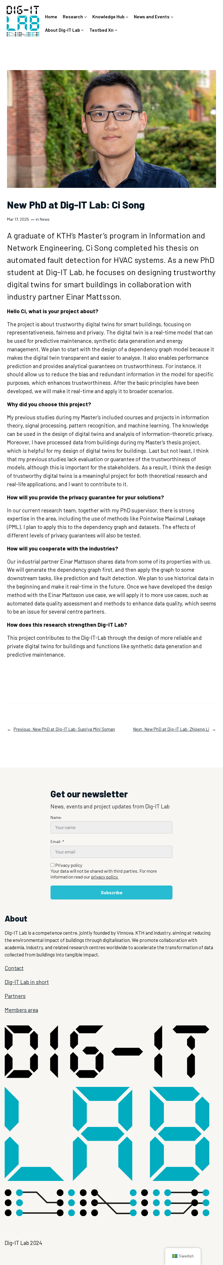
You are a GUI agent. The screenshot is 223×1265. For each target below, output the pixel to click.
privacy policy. (104, 876)
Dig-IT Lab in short (27, 982)
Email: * (57, 841)
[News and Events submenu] (172, 16)
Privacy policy (104, 870)
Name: (56, 817)
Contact (14, 968)
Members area (21, 1009)
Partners (15, 996)
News (45, 219)
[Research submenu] (85, 16)
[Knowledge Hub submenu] (127, 16)
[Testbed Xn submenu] (116, 29)
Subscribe (112, 892)
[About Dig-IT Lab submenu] (82, 29)
